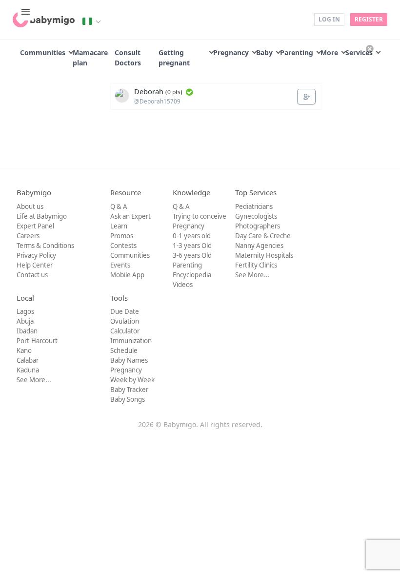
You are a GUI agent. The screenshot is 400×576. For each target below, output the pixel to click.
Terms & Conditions (45, 245)
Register (369, 19)
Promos (121, 235)
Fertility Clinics (256, 265)
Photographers (257, 226)
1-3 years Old (192, 245)
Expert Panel (35, 226)
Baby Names (129, 360)
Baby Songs (127, 399)
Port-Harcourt (37, 340)
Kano (24, 350)
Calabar (28, 360)
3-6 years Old (192, 255)
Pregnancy (231, 52)
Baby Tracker (129, 389)
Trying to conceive (199, 216)
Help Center (35, 265)
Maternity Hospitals (264, 255)
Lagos (25, 311)
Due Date (124, 311)
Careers (28, 235)
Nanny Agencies (259, 245)
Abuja (25, 321)
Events (120, 265)
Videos (183, 284)
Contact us (32, 274)
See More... (252, 274)
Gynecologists (256, 216)
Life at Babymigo (42, 216)
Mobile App (127, 274)
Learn (118, 226)
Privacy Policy (36, 255)
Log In (329, 19)
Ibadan (27, 331)
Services (359, 52)
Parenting (296, 52)
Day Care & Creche (263, 235)
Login (300, 18)
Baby (264, 52)
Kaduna (28, 370)
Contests (123, 245)
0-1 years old (192, 235)
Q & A (118, 206)
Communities (42, 52)
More (329, 52)
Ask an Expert (130, 216)
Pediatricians (254, 206)
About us (30, 206)
